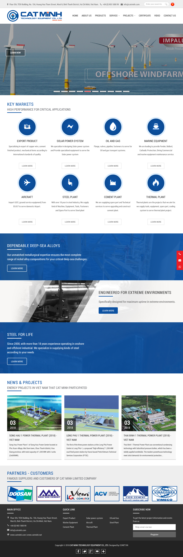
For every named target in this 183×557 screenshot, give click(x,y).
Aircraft (27, 197)
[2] (64, 91)
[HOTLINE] (180, 254)
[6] (95, 91)
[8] (111, 91)
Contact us (170, 15)
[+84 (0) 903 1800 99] (180, 267)
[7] (103, 91)
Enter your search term (166, 4)
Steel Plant (70, 197)
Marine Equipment (155, 141)
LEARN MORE (27, 165)
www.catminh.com (18, 534)
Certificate (145, 15)
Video (157, 15)
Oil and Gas (113, 141)
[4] (80, 91)
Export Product (27, 141)
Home (75, 15)
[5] (87, 91)
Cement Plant (113, 197)
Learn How (15, 52)
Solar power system (70, 141)
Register (154, 534)
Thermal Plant (155, 197)
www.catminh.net (34, 534)
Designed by (114, 545)
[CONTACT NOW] (180, 260)
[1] (57, 91)
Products (100, 15)
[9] (118, 91)
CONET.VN (124, 545)
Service (113, 15)
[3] (72, 91)
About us (87, 15)
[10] (126, 91)
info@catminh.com (18, 530)
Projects (128, 15)
